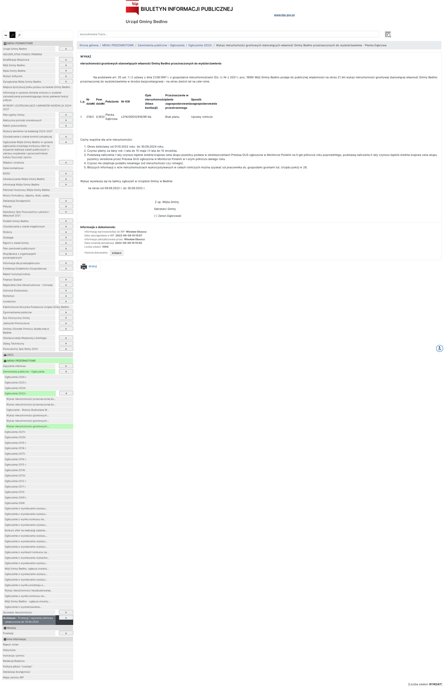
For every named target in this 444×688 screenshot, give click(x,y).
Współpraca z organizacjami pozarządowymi (19, 255)
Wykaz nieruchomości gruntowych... (27, 415)
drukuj (92, 266)
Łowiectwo (9, 301)
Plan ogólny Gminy (14, 114)
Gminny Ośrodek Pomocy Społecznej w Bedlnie (26, 330)
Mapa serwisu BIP (13, 677)
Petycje (7, 206)
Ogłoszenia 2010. (15, 491)
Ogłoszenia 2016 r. (15, 459)
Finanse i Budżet (12, 279)
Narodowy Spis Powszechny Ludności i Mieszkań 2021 (26, 213)
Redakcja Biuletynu (14, 660)
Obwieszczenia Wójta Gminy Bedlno (24, 178)
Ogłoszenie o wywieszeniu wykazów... (27, 557)
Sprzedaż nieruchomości (17, 612)
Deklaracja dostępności (16, 671)
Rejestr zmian (11, 644)
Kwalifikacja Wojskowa (16, 59)
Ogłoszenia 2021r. (15, 431)
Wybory (7, 231)
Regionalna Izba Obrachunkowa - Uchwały (28, 284)
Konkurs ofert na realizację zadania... (26, 530)
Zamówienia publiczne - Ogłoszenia (23, 371)
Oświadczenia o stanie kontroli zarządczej (27, 136)
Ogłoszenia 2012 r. (15, 481)
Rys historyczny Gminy (16, 317)
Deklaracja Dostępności (16, 200)
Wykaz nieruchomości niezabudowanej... (28, 590)
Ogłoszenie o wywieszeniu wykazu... (26, 508)
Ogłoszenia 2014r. (15, 470)
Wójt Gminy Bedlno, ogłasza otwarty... (27, 568)
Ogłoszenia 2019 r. (15, 442)
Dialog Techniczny (13, 343)
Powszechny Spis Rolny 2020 (20, 348)
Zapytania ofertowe (14, 366)
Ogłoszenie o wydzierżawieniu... (23, 606)
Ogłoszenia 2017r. (15, 453)
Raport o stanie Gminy (16, 242)
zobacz (117, 253)
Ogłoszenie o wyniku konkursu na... (25, 519)
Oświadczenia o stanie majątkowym (24, 226)
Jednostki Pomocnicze (16, 323)
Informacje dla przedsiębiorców (21, 263)
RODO (6, 173)
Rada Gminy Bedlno (14, 70)
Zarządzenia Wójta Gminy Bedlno (22, 81)
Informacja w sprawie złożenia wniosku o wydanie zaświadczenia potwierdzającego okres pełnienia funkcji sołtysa (35, 96)
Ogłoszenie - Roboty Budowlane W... (27, 409)
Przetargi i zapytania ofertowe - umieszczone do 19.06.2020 (28, 619)
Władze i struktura (13, 162)
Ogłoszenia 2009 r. (16, 497)
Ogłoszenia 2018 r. (15, 448)
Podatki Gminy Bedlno (16, 221)
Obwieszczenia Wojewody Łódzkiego (25, 337)
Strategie (8, 237)
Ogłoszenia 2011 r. (15, 486)
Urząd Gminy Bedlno (15, 48)
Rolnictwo (8, 295)
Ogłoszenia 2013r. (15, 475)
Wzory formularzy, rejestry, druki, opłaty (26, 195)
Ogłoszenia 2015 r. (15, 464)
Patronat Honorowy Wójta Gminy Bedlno (26, 189)
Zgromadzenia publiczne (17, 312)
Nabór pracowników (15, 125)
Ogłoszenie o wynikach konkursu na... (27, 552)
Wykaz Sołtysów (13, 76)
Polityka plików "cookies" (17, 666)
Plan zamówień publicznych (19, 248)
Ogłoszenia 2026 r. (16, 376)
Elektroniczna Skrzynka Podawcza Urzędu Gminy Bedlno (36, 306)
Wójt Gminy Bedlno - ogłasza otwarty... (27, 601)
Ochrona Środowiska (15, 290)
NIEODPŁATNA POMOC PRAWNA (22, 54)
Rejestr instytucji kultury (16, 274)
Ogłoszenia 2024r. (15, 388)
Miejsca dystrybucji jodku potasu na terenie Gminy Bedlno (36, 87)
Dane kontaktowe (13, 168)
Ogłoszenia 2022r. (15, 393)
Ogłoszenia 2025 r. (16, 382)
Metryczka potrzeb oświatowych (22, 120)
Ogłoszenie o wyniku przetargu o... (25, 585)
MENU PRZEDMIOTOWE (118, 45)
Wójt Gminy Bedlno (14, 65)
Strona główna (89, 45)
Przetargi (8, 633)
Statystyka (9, 650)
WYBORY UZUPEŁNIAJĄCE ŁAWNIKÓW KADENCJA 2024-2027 (37, 107)
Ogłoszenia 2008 (15, 502)
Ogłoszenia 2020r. (15, 437)
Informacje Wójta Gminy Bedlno (21, 184)
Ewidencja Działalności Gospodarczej (24, 268)
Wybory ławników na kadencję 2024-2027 (28, 131)
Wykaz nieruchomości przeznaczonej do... (31, 398)
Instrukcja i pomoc (13, 655)
